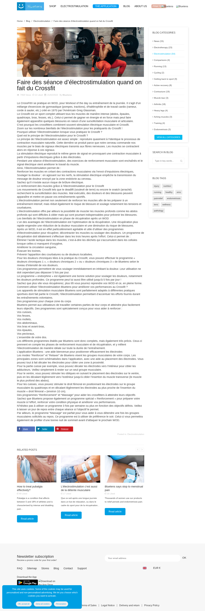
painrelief (158, 198)
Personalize (61, 604)
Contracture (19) (162, 91)
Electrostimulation (135, 434)
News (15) (159, 41)
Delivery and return (129, 605)
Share (25, 429)
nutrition (167, 186)
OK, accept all (23, 604)
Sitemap (32, 568)
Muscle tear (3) (161, 98)
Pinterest (64, 429)
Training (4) (159, 123)
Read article (27, 518)
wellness (166, 204)
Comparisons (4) (162, 60)
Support (82, 568)
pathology (158, 210)
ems (179, 192)
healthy (169, 192)
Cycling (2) (159, 72)
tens (156, 204)
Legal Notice (108, 605)
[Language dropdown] (146, 568)
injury (156, 186)
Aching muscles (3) (163, 117)
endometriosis (173, 198)
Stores (45, 568)
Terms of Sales (88, 605)
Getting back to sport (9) (165, 79)
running (157, 192)
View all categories (168, 137)
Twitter (44, 429)
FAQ (19, 568)
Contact (68, 568)
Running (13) (160, 66)
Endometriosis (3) (162, 129)
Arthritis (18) (160, 104)
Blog (56, 568)
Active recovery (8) (163, 85)
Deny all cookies (43, 604)
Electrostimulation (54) (164, 54)
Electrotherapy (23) (163, 47)
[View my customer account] (167, 6)
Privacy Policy (151, 605)
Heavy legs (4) (161, 110)
